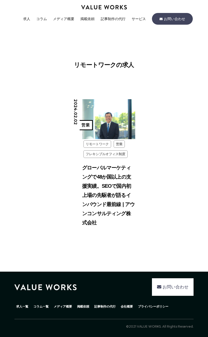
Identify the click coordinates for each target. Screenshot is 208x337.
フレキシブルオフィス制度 (105, 154)
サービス (139, 19)
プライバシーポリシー (153, 306)
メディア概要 (63, 19)
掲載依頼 (87, 19)
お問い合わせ (174, 19)
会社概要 (127, 306)
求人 (26, 19)
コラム (41, 19)
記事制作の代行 (113, 19)
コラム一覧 (41, 306)
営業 (119, 144)
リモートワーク (97, 144)
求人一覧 (22, 306)
